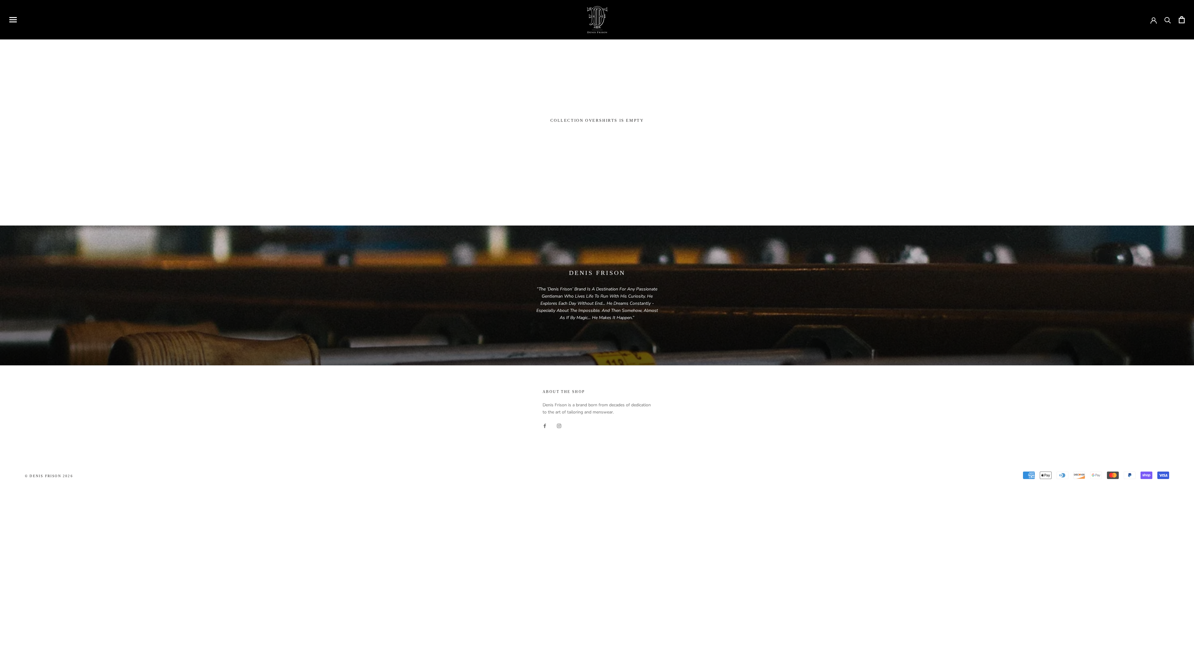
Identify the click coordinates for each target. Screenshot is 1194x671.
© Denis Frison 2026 (49, 476)
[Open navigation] (13, 19)
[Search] (1167, 19)
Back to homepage (597, 141)
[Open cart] (1182, 19)
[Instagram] (559, 425)
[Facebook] (545, 425)
